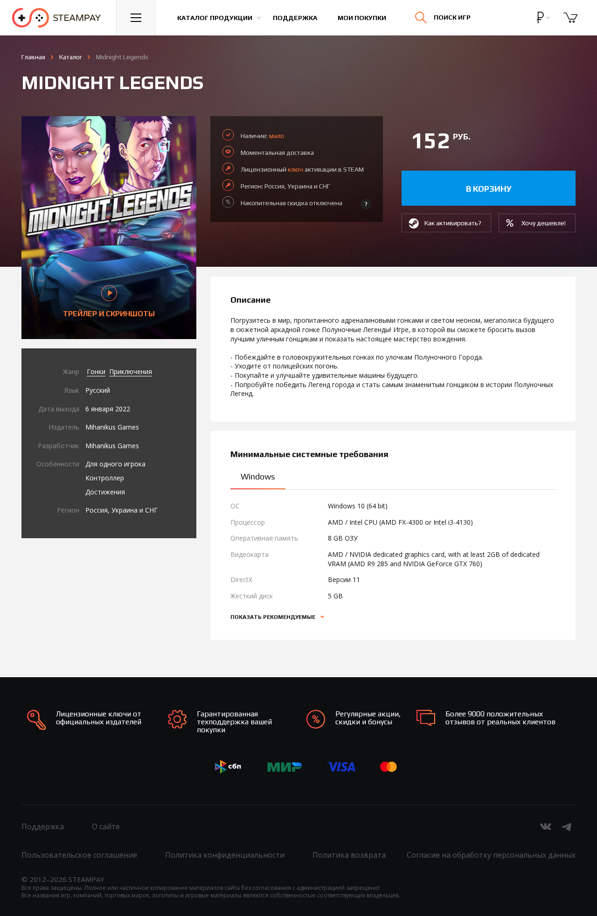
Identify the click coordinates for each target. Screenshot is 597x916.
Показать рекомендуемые (273, 617)
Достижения (105, 491)
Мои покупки (362, 17)
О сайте (106, 826)
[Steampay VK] (545, 826)
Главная (33, 57)
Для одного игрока (115, 463)
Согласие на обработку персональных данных (491, 855)
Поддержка (295, 17)
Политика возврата (349, 855)
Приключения (130, 371)
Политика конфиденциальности (225, 855)
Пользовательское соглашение (79, 855)
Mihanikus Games (112, 427)
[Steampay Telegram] (567, 826)
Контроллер (104, 477)
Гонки (96, 371)
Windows (258, 476)
